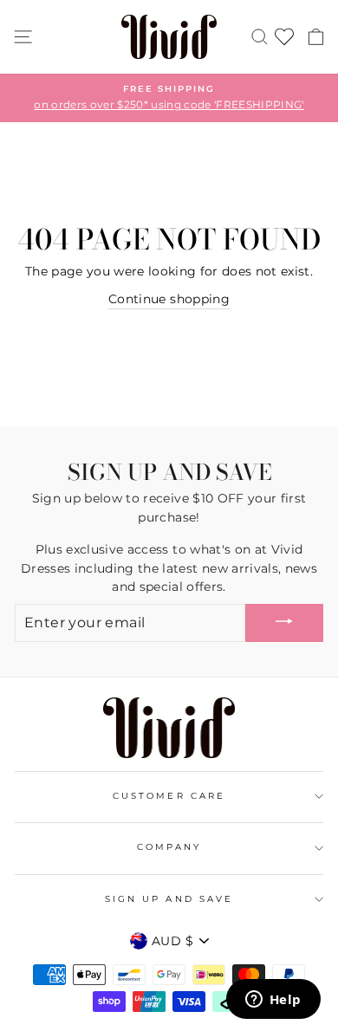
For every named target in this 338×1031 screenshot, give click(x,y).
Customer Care (169, 795)
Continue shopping (169, 299)
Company (169, 847)
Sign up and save (169, 899)
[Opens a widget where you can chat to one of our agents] (273, 1000)
